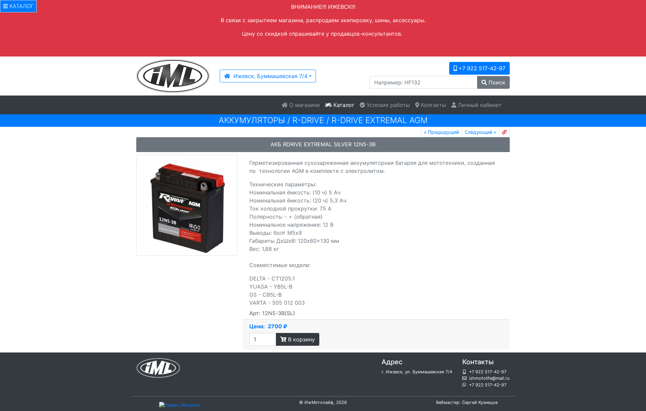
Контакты (432, 105)
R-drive (308, 120)
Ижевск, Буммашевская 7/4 (269, 76)
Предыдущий (441, 132)
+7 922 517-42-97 (481, 68)
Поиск (496, 82)
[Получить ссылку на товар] (504, 132)
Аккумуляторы (252, 120)
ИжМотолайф (318, 402)
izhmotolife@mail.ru (489, 378)
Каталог (343, 105)
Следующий (480, 132)
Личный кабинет (479, 105)
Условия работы (387, 105)
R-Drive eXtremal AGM (379, 120)
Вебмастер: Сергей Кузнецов (467, 402)
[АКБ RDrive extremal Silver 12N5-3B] (186, 205)
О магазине (304, 105)
